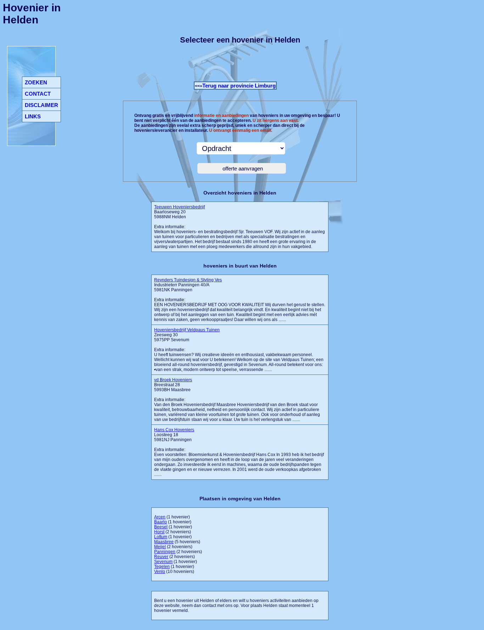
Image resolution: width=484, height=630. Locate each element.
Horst (159, 531)
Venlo (159, 571)
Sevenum (163, 561)
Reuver (161, 556)
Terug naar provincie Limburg (239, 86)
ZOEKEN (36, 82)
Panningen (164, 551)
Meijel (160, 546)
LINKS (33, 116)
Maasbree (164, 541)
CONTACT (38, 94)
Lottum (160, 536)
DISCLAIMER (41, 105)
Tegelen (162, 566)
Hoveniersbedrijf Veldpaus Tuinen (187, 329)
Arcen (159, 516)
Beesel (161, 526)
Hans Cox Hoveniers (174, 429)
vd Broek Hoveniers (173, 379)
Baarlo (160, 521)
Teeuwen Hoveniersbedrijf (179, 206)
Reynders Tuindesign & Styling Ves (188, 279)
